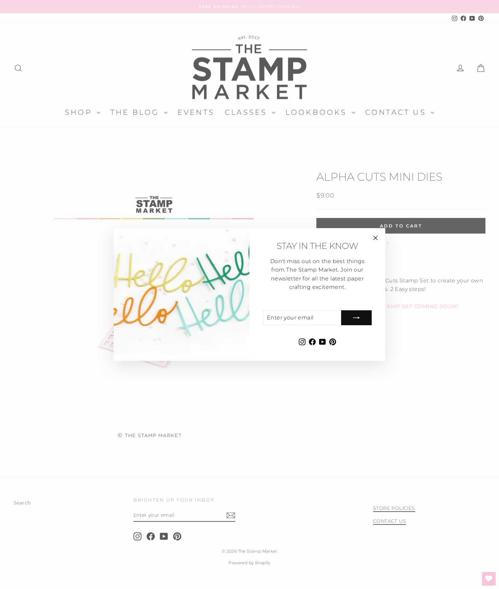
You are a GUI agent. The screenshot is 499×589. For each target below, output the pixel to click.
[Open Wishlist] (489, 579)
